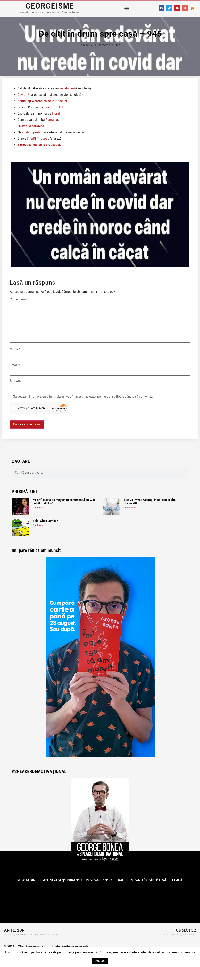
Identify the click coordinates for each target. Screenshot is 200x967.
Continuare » (39, 508)
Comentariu (19, 299)
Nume (15, 349)
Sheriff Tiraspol (37, 138)
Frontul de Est (53, 107)
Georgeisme (50, 6)
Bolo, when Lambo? (45, 521)
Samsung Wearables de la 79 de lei (42, 101)
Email (15, 365)
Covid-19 (24, 95)
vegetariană (68, 88)
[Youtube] (177, 8)
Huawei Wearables (31, 126)
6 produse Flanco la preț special (40, 145)
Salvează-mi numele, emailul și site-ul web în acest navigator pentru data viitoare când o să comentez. (83, 396)
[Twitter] (169, 8)
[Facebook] (161, 8)
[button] (127, 8)
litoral (56, 113)
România (52, 120)
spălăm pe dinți (32, 132)
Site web (15, 380)
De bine (84, 45)
